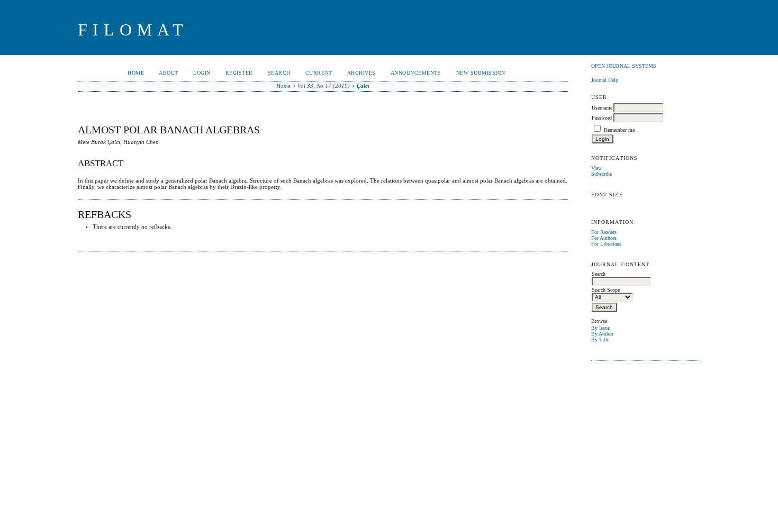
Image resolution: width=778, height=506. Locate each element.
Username (602, 108)
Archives (361, 73)
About (168, 73)
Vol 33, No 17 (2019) (323, 86)
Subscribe (601, 174)
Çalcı (363, 86)
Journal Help (604, 80)
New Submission (480, 73)
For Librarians (606, 244)
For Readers (604, 232)
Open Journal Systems (623, 66)
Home (136, 73)
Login (202, 73)
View (596, 168)
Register (239, 73)
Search (279, 73)
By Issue (600, 328)
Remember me (619, 130)
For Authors (604, 238)
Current (318, 73)
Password (602, 118)
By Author (602, 334)
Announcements (416, 73)
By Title (600, 339)
